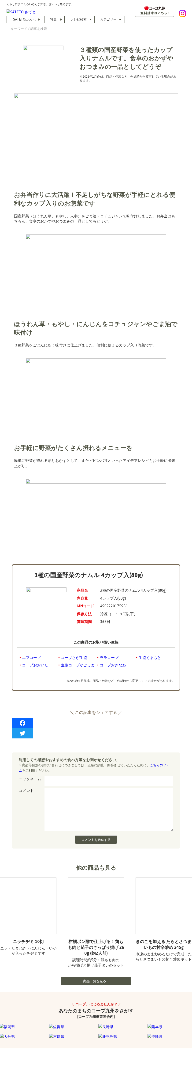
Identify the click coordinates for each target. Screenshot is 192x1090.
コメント (26, 790)
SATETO (25, 19)
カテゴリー (108, 19)
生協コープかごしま (78, 665)
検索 (62, 28)
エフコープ (31, 657)
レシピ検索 (78, 19)
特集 (53, 19)
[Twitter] (96, 733)
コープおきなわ (113, 665)
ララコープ (109, 657)
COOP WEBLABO (33, 1066)
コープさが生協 (74, 657)
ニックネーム (30, 779)
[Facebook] (96, 723)
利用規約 (6, 1066)
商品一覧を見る (94, 981)
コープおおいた (35, 665)
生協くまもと (150, 657)
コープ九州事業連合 (68, 1066)
